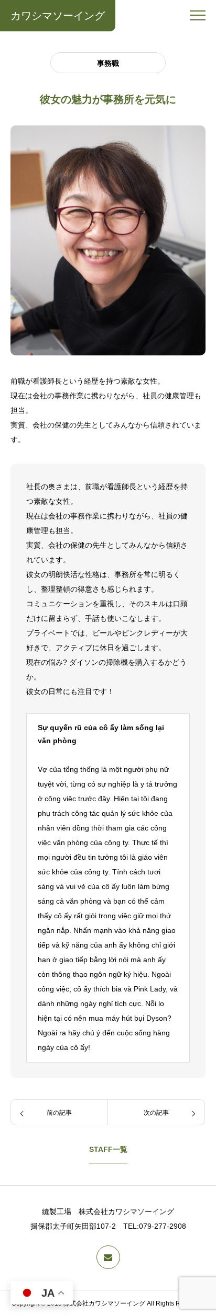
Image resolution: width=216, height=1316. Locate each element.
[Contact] (108, 1257)
